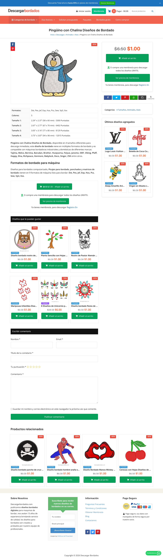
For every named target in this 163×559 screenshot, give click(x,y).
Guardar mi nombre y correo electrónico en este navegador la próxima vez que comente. (55, 409)
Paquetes (87, 19)
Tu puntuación (18, 366)
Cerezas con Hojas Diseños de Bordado (135, 470)
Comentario (17, 374)
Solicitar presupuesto (68, 19)
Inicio (52, 35)
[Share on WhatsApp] (134, 97)
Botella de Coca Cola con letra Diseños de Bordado (139, 151)
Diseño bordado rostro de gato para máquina (24, 255)
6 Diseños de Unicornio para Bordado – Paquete (54, 306)
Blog (87, 516)
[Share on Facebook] (108, 97)
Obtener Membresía (94, 512)
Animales (69, 35)
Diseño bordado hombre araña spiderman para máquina (63, 470)
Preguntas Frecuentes (95, 504)
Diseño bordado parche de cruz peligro (27, 470)
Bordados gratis (103, 19)
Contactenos (91, 520)
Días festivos (47, 19)
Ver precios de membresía (54, 201)
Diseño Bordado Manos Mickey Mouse (99, 470)
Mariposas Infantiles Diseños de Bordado (24, 306)
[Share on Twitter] (117, 97)
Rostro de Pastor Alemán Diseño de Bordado (84, 255)
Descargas (60, 35)
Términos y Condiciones (96, 508)
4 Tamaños (121, 109)
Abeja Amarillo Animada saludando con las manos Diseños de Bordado (115, 186)
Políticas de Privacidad (65, 536)
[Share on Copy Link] (142, 97)
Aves (76, 35)
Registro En (72, 207)
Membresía (99, 11)
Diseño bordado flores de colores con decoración (84, 306)
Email (59, 339)
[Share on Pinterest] (125, 97)
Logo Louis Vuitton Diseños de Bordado (115, 151)
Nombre (15, 339)
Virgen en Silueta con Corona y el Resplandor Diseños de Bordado (139, 186)
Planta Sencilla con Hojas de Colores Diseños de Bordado (54, 255)
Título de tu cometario (22, 353)
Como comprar (122, 19)
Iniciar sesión (84, 11)
